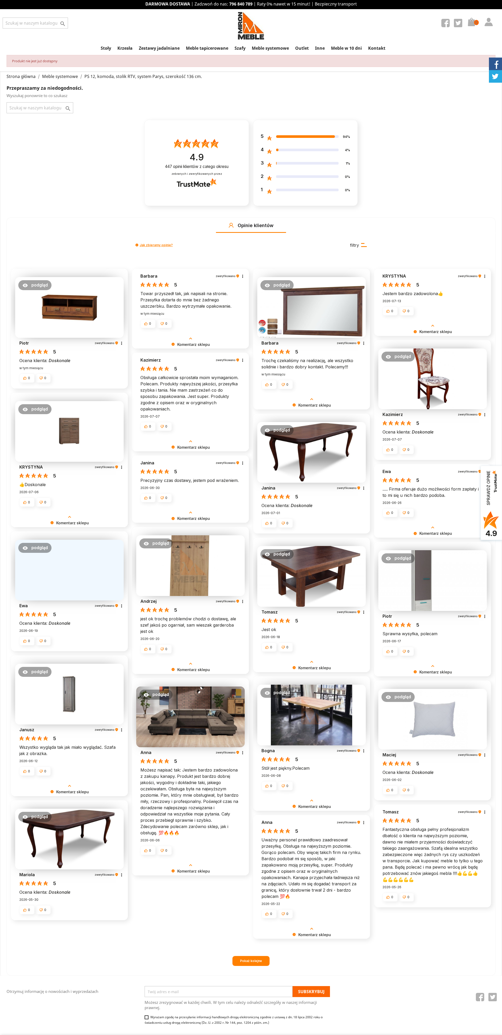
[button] (231, 225)
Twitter (459, 24)
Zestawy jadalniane (159, 48)
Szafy (240, 48)
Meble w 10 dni (346, 48)
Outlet (302, 48)
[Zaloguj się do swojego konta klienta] (487, 17)
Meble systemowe (270, 48)
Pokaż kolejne (251, 961)
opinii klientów (197, 166)
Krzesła (125, 48)
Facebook (446, 24)
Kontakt (376, 48)
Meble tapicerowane (207, 48)
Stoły (106, 48)
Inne (320, 48)
